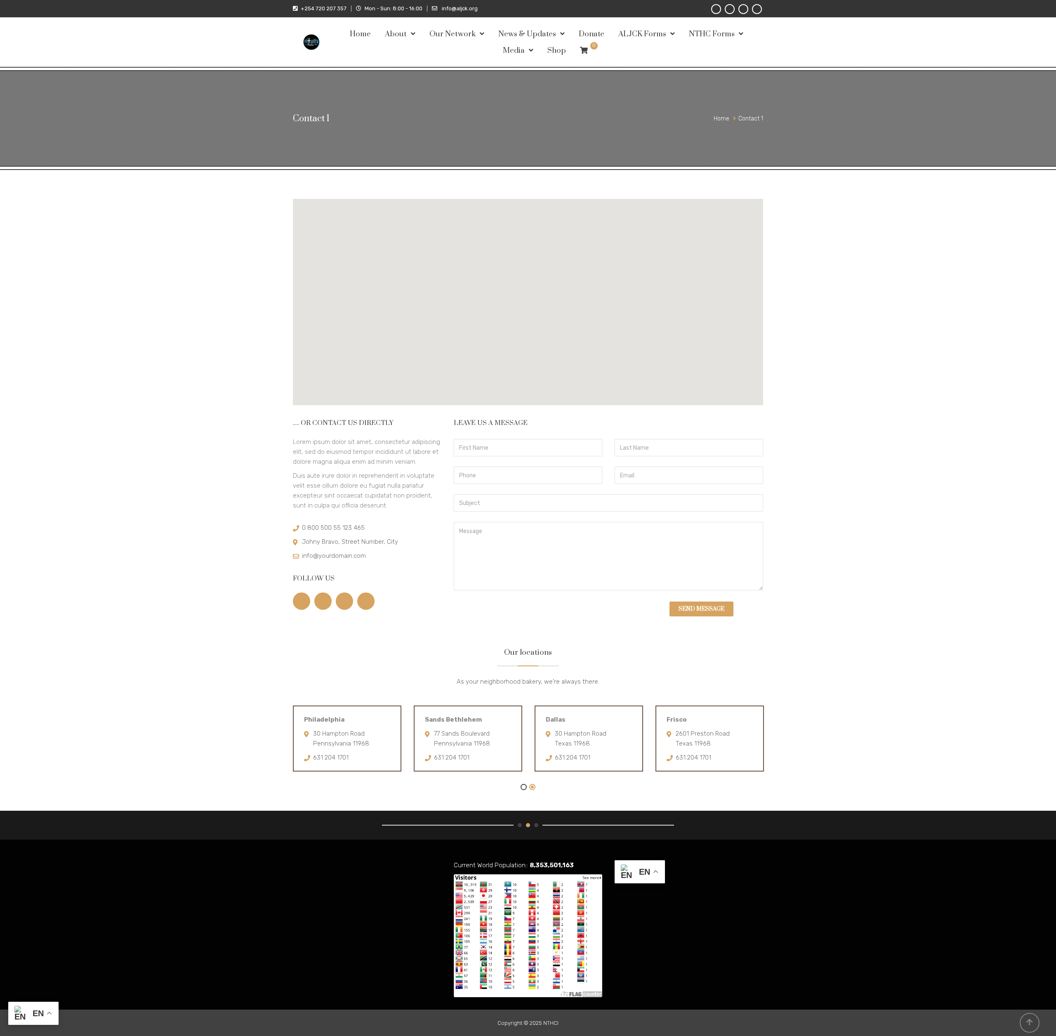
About (396, 34)
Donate (591, 34)
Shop (556, 50)
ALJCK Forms (642, 34)
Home (360, 34)
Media (514, 50)
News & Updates (527, 34)
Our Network (452, 34)
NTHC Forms (712, 34)
